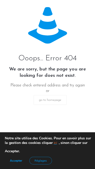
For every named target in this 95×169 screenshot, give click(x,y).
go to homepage (50, 100)
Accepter (16, 161)
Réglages (40, 161)
